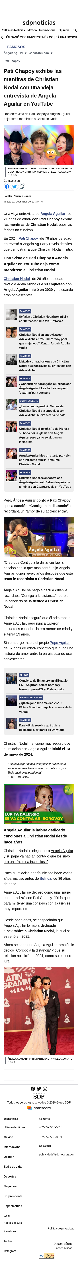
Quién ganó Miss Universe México (27, 37)
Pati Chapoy (12, 61)
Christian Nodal (39, 52)
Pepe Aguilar (59, 643)
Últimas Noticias (14, 30)
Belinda (45, 878)
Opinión (64, 30)
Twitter (8, 1241)
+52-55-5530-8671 (50, 1137)
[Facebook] (7, 186)
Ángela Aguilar (13, 52)
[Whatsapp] (21, 186)
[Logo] (39, 23)
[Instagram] (45, 1088)
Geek (7, 1215)
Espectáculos (13, 1206)
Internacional (47, 30)
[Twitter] (14, 186)
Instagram (10, 1251)
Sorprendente (13, 1196)
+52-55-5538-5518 (50, 1127)
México (32, 30)
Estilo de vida (12, 1166)
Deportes (10, 1176)
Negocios (10, 1186)
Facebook (10, 1231)
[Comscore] (39, 1107)
